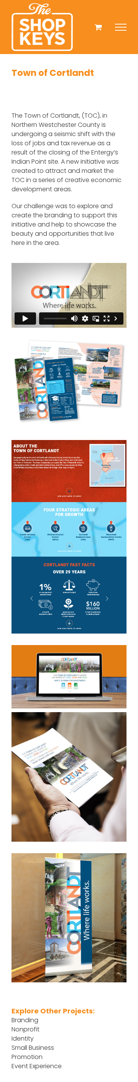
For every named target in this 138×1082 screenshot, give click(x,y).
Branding (25, 1020)
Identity (23, 1038)
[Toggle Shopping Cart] (98, 27)
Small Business (33, 1047)
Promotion (27, 1056)
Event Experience (37, 1066)
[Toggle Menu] (120, 27)
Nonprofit (25, 1029)
